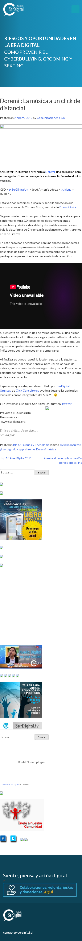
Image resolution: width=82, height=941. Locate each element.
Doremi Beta (68, 207)
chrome (30, 449)
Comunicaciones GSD (51, 118)
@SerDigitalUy (19, 189)
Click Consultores (27, 390)
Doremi (41, 449)
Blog (16, 445)
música (51, 449)
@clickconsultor (70, 445)
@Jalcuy (66, 189)
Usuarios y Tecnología (34, 445)
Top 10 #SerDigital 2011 (16, 458)
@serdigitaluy (9, 449)
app (21, 449)
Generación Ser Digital (10, 785)
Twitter (66, 404)
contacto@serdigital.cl (18, 932)
